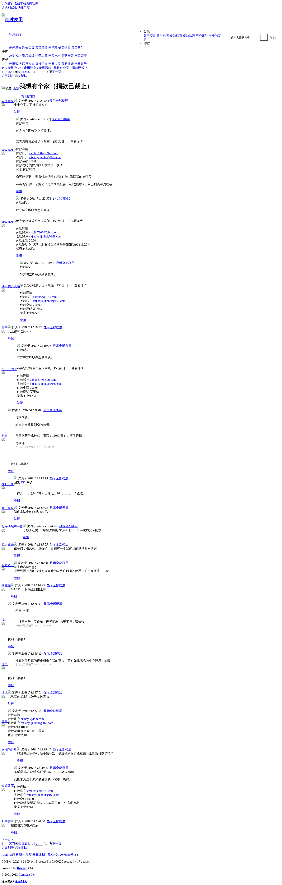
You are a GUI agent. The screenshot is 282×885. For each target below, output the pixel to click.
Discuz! (21, 868)
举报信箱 (41, 63)
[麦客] (3, 88)
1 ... (4, 71)
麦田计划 (30, 67)
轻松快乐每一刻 (12, 526)
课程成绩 (28, 55)
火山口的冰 (9, 369)
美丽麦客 (67, 55)
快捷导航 (24, 7)
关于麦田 (149, 35)
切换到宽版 (9, 7)
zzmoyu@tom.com (32, 719)
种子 (5, 327)
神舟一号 (8, 484)
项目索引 (77, 47)
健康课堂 (64, 47)
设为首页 (8, 3)
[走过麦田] (12, 19)
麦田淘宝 (54, 63)
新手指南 (163, 35)
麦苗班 (53, 47)
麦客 (16, 88)
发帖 (273, 37)
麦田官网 (32, 3)
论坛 (15, 34)
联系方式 (28, 63)
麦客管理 (80, 55)
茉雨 (5, 721)
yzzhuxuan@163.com (40, 790)
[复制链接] (28, 96)
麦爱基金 (15, 47)
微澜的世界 (9, 749)
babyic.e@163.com (45, 296)
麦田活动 (45, 67)
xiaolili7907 (9, 150)
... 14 (32, 71)
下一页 (56, 71)
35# (23, 482)
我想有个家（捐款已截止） (72, 67)
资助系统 (189, 35)
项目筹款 (41, 47)
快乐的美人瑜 (11, 286)
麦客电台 (54, 55)
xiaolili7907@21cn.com (43, 153)
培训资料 (15, 55)
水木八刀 (8, 565)
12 (24, 71)
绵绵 (5, 692)
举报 (17, 111)
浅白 (5, 435)
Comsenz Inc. (27, 874)
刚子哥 (6, 821)
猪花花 (6, 585)
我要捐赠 (67, 63)
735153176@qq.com (43, 379)
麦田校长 (8, 508)
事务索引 (202, 35)
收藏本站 (20, 3)
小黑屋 (27, 854)
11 (21, 71)
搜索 (264, 37)
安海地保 (8, 101)
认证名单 (41, 55)
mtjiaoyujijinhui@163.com (45, 157)
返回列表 (8, 75)
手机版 (17, 854)
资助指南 (176, 35)
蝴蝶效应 (8, 785)
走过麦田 (8, 67)
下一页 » (7, 839)
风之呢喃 (8, 544)
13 (27, 71)
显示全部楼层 (58, 100)
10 (18, 71)
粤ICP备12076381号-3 (61, 854)
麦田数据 (15, 63)
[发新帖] (21, 75)
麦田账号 (80, 63)
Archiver (7, 854)
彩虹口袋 (28, 47)
